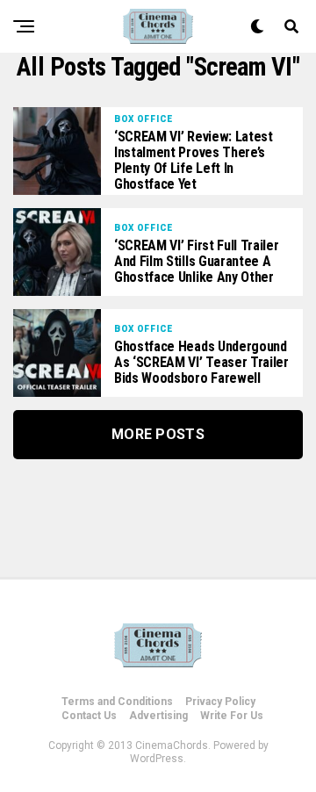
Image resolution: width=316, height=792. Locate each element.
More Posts (158, 434)
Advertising (158, 715)
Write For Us (231, 715)
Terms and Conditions (117, 701)
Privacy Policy (220, 701)
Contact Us (89, 715)
